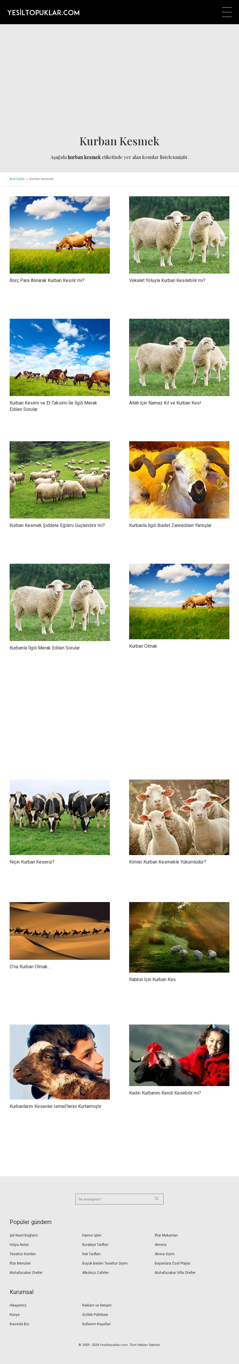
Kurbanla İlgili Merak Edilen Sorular (45, 648)
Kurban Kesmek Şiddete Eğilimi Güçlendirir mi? (57, 525)
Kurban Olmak (143, 646)
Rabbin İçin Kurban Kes (152, 979)
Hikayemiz (18, 1305)
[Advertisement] (119, 81)
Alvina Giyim (165, 1254)
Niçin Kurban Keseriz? (32, 862)
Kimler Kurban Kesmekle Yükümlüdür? (167, 862)
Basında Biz (19, 1324)
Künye (15, 1315)
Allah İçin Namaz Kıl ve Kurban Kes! (165, 403)
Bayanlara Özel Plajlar (172, 1263)
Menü (227, 12)
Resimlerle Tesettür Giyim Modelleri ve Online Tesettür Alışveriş (43, 12)
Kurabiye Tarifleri (95, 1245)
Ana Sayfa (17, 179)
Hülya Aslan (19, 1245)
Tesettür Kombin (23, 1254)
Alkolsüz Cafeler (95, 1273)
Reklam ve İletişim (97, 1305)
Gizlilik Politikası (95, 1315)
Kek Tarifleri (91, 1254)
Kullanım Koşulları (96, 1324)
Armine (160, 1245)
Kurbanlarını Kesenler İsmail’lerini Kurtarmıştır (55, 1106)
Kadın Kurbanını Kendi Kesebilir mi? (165, 1093)
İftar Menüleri (20, 1263)
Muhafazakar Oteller (26, 1273)
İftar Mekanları (166, 1235)
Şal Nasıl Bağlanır (24, 1235)
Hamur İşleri (91, 1235)
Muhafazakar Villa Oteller (175, 1273)
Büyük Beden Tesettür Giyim (105, 1263)
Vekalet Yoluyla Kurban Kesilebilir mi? (167, 280)
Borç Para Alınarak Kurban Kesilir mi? (47, 280)
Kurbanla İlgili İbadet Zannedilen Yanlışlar (170, 525)
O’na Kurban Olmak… (30, 966)
